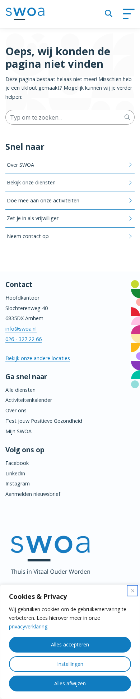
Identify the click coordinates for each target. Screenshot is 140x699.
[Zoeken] (127, 117)
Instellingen (70, 663)
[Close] (132, 590)
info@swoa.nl (21, 328)
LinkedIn (15, 473)
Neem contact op (28, 236)
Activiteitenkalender (28, 399)
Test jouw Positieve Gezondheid (43, 420)
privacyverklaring (28, 626)
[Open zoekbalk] (109, 14)
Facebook (17, 463)
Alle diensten (20, 389)
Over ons (16, 410)
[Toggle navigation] (128, 14)
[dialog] (70, 641)
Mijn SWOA (18, 431)
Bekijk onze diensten (31, 182)
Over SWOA (20, 164)
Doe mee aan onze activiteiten (43, 200)
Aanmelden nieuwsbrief (32, 493)
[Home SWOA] (25, 14)
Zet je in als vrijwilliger (33, 218)
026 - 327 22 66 (23, 339)
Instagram (17, 483)
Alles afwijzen (70, 683)
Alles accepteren (70, 644)
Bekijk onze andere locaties (37, 358)
